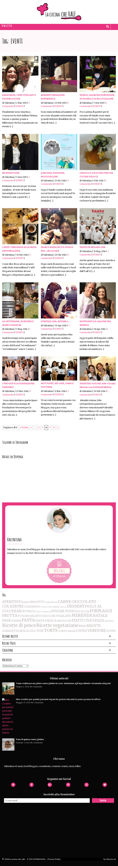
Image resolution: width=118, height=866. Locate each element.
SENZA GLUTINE (31, 631)
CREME (55, 607)
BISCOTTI (37, 602)
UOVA (82, 631)
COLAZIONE (13, 606)
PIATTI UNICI (83, 620)
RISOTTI (93, 626)
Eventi (19, 106)
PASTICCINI (64, 620)
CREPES (63, 607)
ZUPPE (111, 631)
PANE (6, 620)
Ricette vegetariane (57, 625)
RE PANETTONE (11, 173)
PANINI (16, 620)
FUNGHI (23, 616)
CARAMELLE (51, 602)
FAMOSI (38, 612)
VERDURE (96, 630)
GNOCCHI (48, 616)
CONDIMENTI (32, 606)
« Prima (24, 427)
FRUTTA (9, 615)
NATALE (100, 615)
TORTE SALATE (67, 630)
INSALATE (63, 616)
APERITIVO (12, 602)
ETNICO (29, 611)
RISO (82, 626)
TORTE (51, 630)
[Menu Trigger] (113, 20)
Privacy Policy (54, 859)
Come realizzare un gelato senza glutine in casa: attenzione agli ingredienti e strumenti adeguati (63, 683)
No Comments (36, 687)
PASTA (28, 620)
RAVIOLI (109, 620)
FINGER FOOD (63, 611)
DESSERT (76, 606)
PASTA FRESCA (46, 620)
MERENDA (81, 615)
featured (47, 611)
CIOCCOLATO (84, 601)
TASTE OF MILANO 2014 (93, 247)
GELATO (35, 616)
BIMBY (25, 602)
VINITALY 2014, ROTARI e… (55, 321)
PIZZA (99, 621)
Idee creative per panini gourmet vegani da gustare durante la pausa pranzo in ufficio (58, 699)
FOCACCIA (82, 611)
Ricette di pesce (19, 625)
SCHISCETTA (10, 631)
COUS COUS (46, 607)
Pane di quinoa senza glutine (30, 739)
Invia (103, 800)
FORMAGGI (101, 610)
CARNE (64, 601)
